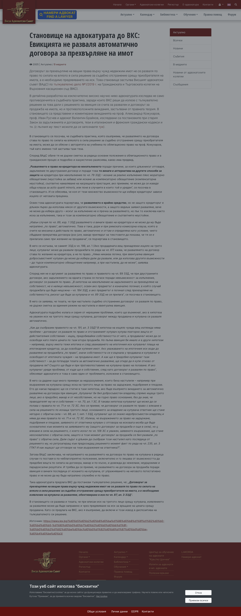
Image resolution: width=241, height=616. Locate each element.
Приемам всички (198, 600)
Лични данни (119, 611)
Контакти (148, 611)
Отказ (198, 592)
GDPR (134, 611)
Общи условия (96, 611)
